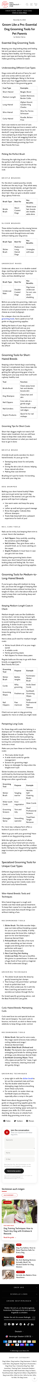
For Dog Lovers (22, 1377)
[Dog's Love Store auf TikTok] (28, 1324)
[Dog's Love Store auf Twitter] (17, 1324)
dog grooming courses (22, 836)
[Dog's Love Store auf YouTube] (13, 1324)
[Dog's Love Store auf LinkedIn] (32, 1324)
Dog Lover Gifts (8, 1375)
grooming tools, (8, 319)
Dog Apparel (15, 1364)
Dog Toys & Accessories (28, 1364)
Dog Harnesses (25, 1361)
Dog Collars (6, 1361)
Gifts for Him (18, 1375)
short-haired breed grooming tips (15, 142)
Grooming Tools (8, 1370)
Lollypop (19, 312)
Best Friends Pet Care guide (16, 998)
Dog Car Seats (30, 1370)
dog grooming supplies (18, 321)
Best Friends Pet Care (10, 664)
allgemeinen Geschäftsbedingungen (12, 1177)
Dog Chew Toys (10, 1366)
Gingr (24, 963)
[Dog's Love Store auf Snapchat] (24, 1324)
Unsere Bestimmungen (19, 1301)
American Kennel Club (11, 629)
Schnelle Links (19, 1294)
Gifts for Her (28, 1375)
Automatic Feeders (28, 1368)
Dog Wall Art (32, 1373)
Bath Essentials (20, 1370)
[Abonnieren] (33, 1317)
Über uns (19, 1287)
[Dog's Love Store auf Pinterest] (21, 1324)
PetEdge (24, 541)
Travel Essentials (7, 1373)
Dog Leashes (15, 1361)
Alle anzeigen (9, 1195)
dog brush (21, 159)
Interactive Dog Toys (23, 1366)
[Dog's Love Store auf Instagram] (5, 1324)
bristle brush (8, 455)
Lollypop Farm (19, 827)
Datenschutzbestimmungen (10, 1178)
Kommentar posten (14, 1171)
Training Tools (16, 1368)
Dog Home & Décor (20, 1373)
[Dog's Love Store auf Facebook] (9, 1324)
